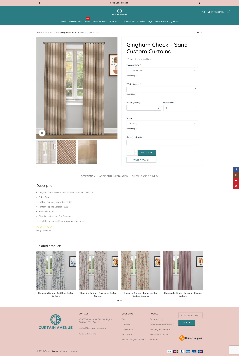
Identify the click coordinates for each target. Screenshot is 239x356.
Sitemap (154, 339)
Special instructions (135, 137)
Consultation (128, 329)
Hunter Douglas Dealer (133, 339)
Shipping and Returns (160, 329)
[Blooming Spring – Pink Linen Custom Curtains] (98, 270)
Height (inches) (134, 102)
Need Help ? (131, 76)
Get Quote (127, 334)
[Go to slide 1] (118, 300)
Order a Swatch (141, 160)
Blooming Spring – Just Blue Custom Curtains (56, 294)
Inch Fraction (169, 102)
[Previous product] (194, 32)
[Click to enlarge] (42, 132)
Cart (124, 319)
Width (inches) (134, 84)
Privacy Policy (156, 319)
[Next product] (201, 32)
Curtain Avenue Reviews (161, 324)
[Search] (204, 12)
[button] (39, 3)
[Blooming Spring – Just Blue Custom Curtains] (56, 270)
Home (39, 32)
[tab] (88, 175)
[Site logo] (119, 11)
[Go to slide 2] (121, 300)
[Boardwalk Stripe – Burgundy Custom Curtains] (183, 270)
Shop (47, 32)
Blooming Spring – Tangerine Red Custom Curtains (140, 294)
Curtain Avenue (51, 351)
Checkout (126, 324)
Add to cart (147, 152)
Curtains (55, 32)
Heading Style (134, 65)
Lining (130, 118)
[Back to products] (197, 32)
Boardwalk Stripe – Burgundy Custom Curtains (183, 294)
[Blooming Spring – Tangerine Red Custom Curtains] (140, 270)
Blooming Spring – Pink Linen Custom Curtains (98, 294)
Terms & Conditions (159, 334)
